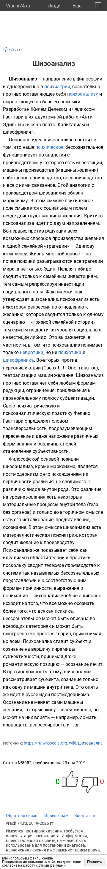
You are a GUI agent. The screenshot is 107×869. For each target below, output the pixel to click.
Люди (54, 6)
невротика (31, 352)
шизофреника (18, 360)
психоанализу (82, 94)
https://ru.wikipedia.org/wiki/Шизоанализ (63, 743)
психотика (69, 352)
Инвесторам (56, 815)
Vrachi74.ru (18, 6)
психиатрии (57, 86)
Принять (94, 862)
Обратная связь (21, 815)
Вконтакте (84, 815)
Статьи (16, 50)
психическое (49, 147)
